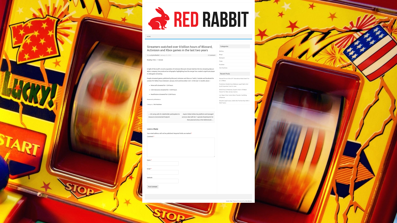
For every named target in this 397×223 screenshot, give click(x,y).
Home (149, 36)
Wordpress (248, 201)
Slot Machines (157, 104)
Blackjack (222, 58)
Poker (221, 61)
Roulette (221, 64)
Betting (221, 51)
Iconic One (229, 201)
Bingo (221, 54)
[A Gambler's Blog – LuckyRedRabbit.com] (198, 30)
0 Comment (211, 55)
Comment (150, 136)
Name (149, 160)
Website (149, 177)
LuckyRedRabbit (154, 55)
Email (149, 169)
